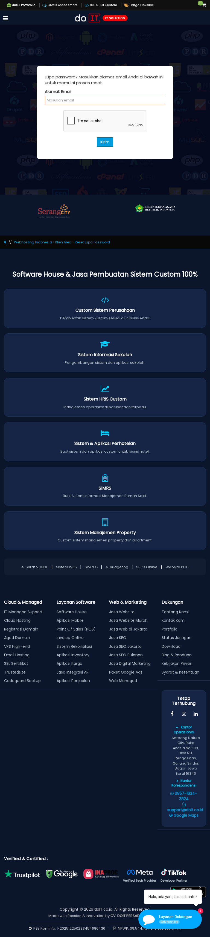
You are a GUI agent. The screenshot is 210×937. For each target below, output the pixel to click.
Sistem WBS (66, 567)
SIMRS (105, 488)
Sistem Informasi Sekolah (105, 354)
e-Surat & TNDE (34, 567)
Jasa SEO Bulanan (126, 655)
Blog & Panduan (177, 655)
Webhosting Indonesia (33, 242)
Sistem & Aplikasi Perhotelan (105, 443)
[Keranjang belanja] (204, 5)
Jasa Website (122, 612)
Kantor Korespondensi (183, 783)
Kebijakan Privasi (177, 663)
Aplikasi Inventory (73, 655)
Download (171, 646)
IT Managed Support (23, 612)
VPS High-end (17, 646)
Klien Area (63, 242)
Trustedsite (15, 672)
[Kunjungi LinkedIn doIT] (195, 713)
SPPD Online (147, 567)
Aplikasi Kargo (69, 663)
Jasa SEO (117, 637)
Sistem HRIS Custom (105, 399)
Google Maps (186, 815)
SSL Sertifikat (16, 663)
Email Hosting (17, 655)
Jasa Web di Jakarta (128, 629)
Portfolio (169, 629)
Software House (72, 612)
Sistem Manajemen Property (105, 532)
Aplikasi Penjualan (73, 680)
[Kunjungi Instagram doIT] (183, 713)
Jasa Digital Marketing (130, 663)
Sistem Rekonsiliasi (74, 646)
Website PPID (177, 567)
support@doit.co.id (185, 810)
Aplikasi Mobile (70, 620)
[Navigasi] (5, 18)
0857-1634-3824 (185, 796)
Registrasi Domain (21, 629)
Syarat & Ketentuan (180, 672)
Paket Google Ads (125, 672)
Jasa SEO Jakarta (125, 646)
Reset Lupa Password (92, 242)
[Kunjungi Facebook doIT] (171, 713)
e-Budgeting (117, 567)
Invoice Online (70, 637)
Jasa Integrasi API (73, 672)
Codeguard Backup (22, 680)
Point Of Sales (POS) (76, 629)
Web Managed (123, 680)
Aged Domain (17, 637)
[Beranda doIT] (101, 17)
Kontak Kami (173, 620)
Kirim (105, 142)
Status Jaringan (176, 637)
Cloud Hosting (17, 620)
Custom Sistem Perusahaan (105, 310)
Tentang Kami (175, 612)
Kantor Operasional (184, 729)
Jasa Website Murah (128, 620)
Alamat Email (58, 91)
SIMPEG (91, 567)
